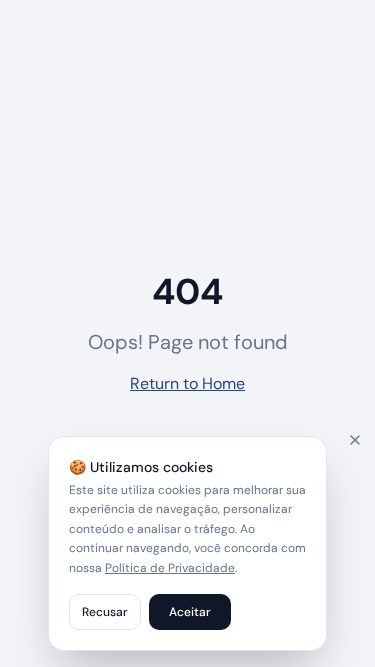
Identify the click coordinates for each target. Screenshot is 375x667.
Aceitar (190, 612)
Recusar (105, 612)
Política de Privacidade (170, 568)
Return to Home (187, 383)
